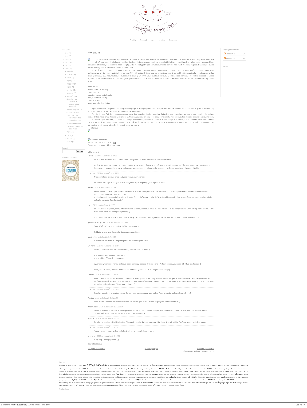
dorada (183, 369)
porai (88, 380)
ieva (89, 205)
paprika (224, 377)
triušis (61, 385)
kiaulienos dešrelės (93, 374)
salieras (204, 380)
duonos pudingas (224, 369)
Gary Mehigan (125, 371)
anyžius (79, 365)
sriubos (117, 383)
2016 (66, 53)
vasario (69, 139)
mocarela (110, 377)
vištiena (156, 385)
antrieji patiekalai (97, 364)
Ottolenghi (192, 377)
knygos (123, 374)
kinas (109, 374)
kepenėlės (70, 374)
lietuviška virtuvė (221, 374)
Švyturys (221, 383)
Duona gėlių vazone (74, 109)
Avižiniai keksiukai (74, 123)
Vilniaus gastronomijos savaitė (134, 385)
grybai (138, 371)
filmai (105, 371)
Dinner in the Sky (174, 369)
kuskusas (185, 374)
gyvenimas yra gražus (96, 222)
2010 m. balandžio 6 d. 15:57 (118, 222)
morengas (116, 145)
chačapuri (69, 369)
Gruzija (144, 371)
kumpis (179, 374)
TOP (304, 405)
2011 (66, 65)
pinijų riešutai (67, 380)
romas (190, 380)
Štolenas (215, 383)
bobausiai (194, 365)
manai (68, 377)
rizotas (180, 380)
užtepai (87, 385)
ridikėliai (146, 380)
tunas (73, 385)
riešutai (152, 380)
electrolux (84, 371)
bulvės (232, 365)
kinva (113, 374)
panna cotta (216, 377)
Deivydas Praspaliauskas (148, 369)
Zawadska (164, 385)
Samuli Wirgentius (220, 380)
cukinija (101, 369)
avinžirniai (124, 365)
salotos (211, 380)
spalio (69, 78)
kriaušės (160, 374)
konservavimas (151, 374)
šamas (180, 383)
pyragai (75, 380)
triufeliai (245, 383)
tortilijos (239, 383)
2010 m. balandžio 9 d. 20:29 (106, 298)
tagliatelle (229, 383)
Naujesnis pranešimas (96, 349)
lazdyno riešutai (209, 374)
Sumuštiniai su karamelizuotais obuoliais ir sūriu (74, 118)
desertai (97, 145)
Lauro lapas (194, 374)
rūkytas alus (197, 380)
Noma (168, 377)
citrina (84, 369)
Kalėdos (226, 371)
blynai (188, 365)
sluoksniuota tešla (80, 383)
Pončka (91, 275)
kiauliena (83, 374)
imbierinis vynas (177, 371)
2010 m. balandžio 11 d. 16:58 (108, 327)
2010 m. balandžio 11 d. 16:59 (108, 336)
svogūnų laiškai (166, 383)
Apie (152, 40)
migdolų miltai (87, 377)
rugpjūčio (70, 84)
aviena (117, 365)
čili (119, 369)
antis (84, 365)
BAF (150, 365)
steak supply (125, 383)
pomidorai (82, 380)
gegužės (70, 93)
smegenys (89, 383)
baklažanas (157, 365)
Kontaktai (161, 40)
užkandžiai (80, 385)
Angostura (72, 365)
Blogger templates (10, 405)
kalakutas (219, 371)
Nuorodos (173, 40)
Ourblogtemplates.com (36, 405)
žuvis (182, 385)
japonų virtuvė (199, 371)
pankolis (209, 377)
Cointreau (90, 369)
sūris (151, 383)
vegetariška (117, 385)
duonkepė (215, 369)
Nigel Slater (161, 377)
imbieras (168, 371)
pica (60, 380)
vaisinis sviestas (95, 385)
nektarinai (152, 377)
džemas (233, 369)
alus (67, 365)
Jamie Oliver (106, 145)
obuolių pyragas (182, 377)
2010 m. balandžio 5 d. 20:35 (106, 156)
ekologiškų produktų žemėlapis (69, 371)
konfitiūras (140, 374)
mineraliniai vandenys (100, 377)
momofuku (124, 377)
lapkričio (70, 75)
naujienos (145, 377)
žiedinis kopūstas (173, 385)
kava (240, 371)
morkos (139, 377)
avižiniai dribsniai (142, 365)
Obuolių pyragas (73, 112)
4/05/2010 (107, 142)
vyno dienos (148, 385)
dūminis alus (202, 369)
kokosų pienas (132, 374)
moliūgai (118, 377)
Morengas (70, 132)
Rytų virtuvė (165, 380)
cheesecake (77, 369)
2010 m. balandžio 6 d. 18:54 (108, 246)
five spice (116, 371)
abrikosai (62, 365)
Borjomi (214, 365)
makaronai (238, 374)
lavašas (200, 374)
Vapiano (103, 385)
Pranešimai (230, 54)
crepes (96, 369)
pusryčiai (95, 379)
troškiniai (67, 385)
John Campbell (210, 371)
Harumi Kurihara (158, 371)
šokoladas (196, 383)
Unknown (91, 173)
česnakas (114, 369)
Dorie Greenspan (191, 369)
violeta (90, 188)
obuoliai (173, 377)
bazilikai (183, 365)
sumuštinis (145, 383)
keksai (245, 371)
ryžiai (185, 380)
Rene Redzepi (130, 380)
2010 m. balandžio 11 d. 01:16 (106, 318)
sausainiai (231, 380)
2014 (66, 56)
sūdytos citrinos (135, 383)
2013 (66, 59)
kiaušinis (103, 374)
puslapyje (164, 70)
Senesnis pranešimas (205, 349)
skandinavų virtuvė (66, 383)
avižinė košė (132, 365)
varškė (109, 385)
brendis (220, 365)
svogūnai (157, 383)
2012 (66, 62)
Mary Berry (73, 377)
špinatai (208, 383)
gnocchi (132, 371)
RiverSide (173, 380)
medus (80, 377)
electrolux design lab (96, 371)
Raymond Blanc (119, 380)
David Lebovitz (133, 369)
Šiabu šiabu (187, 383)
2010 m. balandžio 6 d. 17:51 (105, 237)
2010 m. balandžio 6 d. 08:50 (108, 173)
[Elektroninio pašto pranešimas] (114, 142)
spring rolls (105, 383)
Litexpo (230, 374)
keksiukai (63, 374)
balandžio (70, 96)
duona (209, 369)
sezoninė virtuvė (242, 380)
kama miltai (234, 371)
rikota (158, 380)
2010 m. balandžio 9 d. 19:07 (106, 275)
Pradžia (133, 40)
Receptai (143, 40)
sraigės (111, 383)
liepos (69, 87)
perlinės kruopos (242, 377)
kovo (69, 135)
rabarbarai (103, 380)
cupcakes (107, 369)
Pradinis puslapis (151, 349)
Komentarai (230, 59)
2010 (66, 68)
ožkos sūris (201, 377)
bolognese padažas (204, 365)
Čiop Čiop (124, 369)
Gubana (150, 371)
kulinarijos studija (170, 374)
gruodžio (70, 71)
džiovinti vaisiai (242, 369)
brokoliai (226, 365)
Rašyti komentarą (95, 343)
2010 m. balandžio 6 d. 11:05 (105, 188)
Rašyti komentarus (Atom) (204, 351)
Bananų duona (175, 365)
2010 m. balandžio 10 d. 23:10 (111, 307)
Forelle (90, 156)
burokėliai (239, 365)
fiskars (109, 371)
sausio (69, 142)
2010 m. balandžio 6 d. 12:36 (104, 205)
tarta (235, 383)
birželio (69, 90)
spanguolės (97, 383)
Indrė (90, 237)
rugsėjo (69, 81)
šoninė (202, 383)
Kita (117, 374)
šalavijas (175, 383)
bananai (167, 365)
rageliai (110, 380)
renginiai (139, 379)
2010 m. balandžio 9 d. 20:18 (108, 289)
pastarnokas (231, 377)
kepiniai (77, 374)
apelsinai (111, 365)
